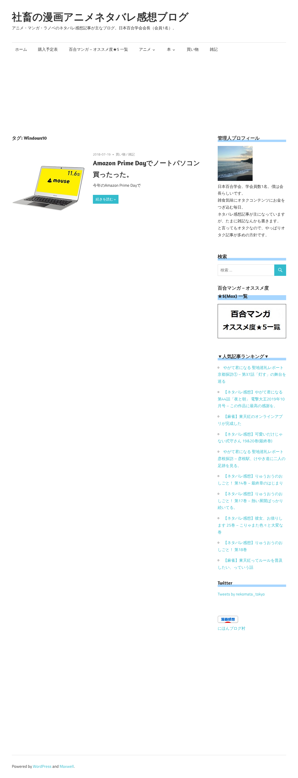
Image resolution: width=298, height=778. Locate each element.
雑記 (214, 49)
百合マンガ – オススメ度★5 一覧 (98, 49)
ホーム (21, 49)
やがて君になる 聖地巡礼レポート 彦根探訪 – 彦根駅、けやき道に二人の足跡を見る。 (251, 459)
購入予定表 (48, 49)
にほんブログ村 (231, 628)
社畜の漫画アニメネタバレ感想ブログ (100, 16)
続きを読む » (106, 199)
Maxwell (67, 766)
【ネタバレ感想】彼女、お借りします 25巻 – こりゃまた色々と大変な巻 (250, 525)
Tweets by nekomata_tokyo (241, 594)
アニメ (145, 49)
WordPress (42, 766)
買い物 (193, 49)
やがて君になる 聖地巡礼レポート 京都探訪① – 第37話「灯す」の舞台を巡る (252, 375)
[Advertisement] (149, 91)
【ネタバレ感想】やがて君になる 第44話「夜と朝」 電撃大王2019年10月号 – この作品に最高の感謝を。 (251, 399)
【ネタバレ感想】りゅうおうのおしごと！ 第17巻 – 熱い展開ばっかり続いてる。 (250, 501)
